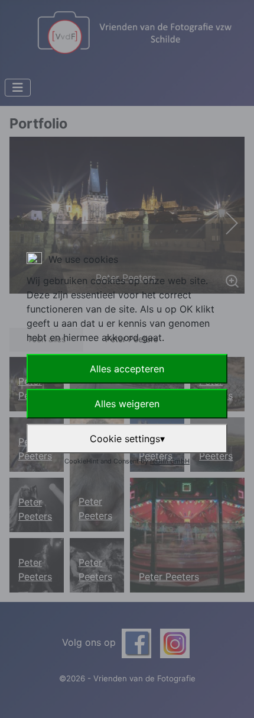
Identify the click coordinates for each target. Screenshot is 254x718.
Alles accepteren (127, 369)
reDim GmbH (170, 461)
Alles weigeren (127, 404)
